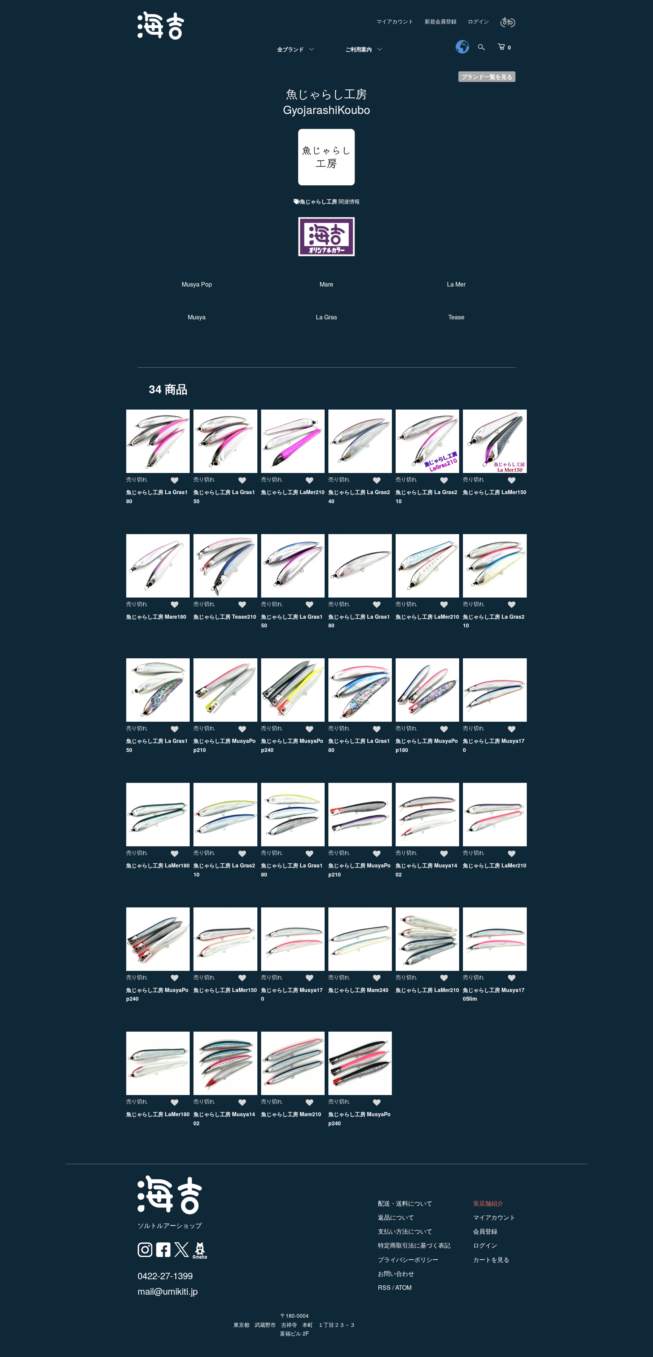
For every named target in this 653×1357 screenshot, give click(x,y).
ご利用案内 (358, 49)
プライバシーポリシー (408, 1259)
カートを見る (491, 1259)
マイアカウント (394, 21)
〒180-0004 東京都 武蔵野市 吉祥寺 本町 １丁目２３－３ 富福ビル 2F (294, 1324)
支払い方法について (405, 1231)
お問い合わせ (396, 1273)
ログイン (478, 21)
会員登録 (485, 1231)
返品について (396, 1217)
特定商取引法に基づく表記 (414, 1245)
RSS (384, 1287)
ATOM (403, 1287)
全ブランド (290, 49)
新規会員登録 (440, 21)
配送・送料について (405, 1203)
